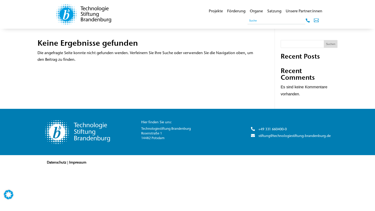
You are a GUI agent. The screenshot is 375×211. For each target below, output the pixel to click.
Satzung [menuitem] (274, 11)
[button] (316, 21)
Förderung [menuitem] (236, 11)
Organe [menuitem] (256, 11)
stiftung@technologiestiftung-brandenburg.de (294, 136)
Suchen (330, 44)
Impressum (77, 163)
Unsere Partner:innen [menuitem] (304, 11)
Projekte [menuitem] (216, 11)
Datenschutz (56, 163)
